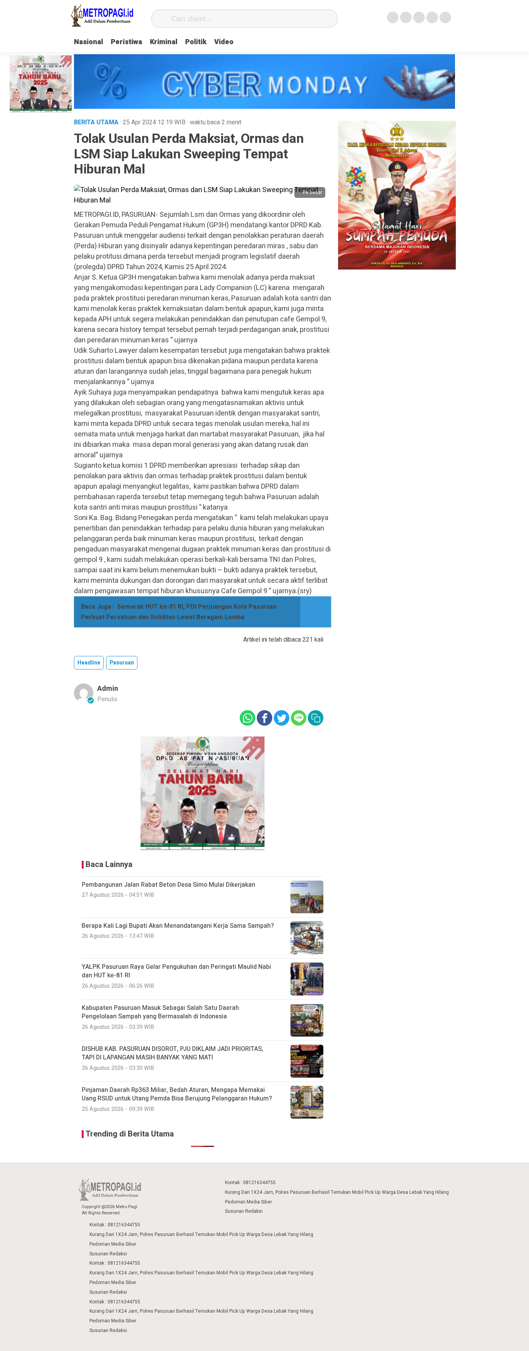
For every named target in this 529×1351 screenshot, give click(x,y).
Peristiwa (126, 42)
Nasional (88, 42)
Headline (88, 663)
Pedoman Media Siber (248, 1201)
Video (224, 42)
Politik (195, 42)
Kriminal (163, 42)
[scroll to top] (505, 1337)
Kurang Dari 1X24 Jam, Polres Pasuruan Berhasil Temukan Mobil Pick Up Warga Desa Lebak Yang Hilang (337, 1192)
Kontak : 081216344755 (250, 1182)
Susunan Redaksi (244, 1211)
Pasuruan (122, 663)
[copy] (315, 718)
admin (107, 688)
